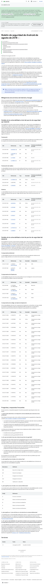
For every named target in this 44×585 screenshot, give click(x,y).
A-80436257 (13, 149)
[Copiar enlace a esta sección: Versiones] (9, 537)
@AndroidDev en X (19, 565)
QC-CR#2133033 (14, 290)
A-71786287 (13, 157)
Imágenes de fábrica (5, 571)
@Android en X (18, 564)
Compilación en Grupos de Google (22, 573)
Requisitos (3, 565)
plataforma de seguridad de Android (33, 100)
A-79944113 (13, 227)
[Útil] (40, 31)
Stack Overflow (32, 571)
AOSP (2, 30)
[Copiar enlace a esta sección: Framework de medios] (14, 166)
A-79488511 (13, 160)
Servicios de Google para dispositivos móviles (13, 114)
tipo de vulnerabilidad (30, 128)
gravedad (38, 128)
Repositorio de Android (5, 564)
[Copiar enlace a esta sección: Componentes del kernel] (15, 253)
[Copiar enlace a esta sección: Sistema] (7, 189)
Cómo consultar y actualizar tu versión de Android (15, 418)
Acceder (41, 1)
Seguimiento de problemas (35, 573)
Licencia (24, 579)
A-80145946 (13, 203)
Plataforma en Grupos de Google (22, 571)
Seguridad (12, 30)
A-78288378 (13, 230)
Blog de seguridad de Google (21, 569)
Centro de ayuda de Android (35, 564)
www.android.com (33, 567)
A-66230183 (13, 211)
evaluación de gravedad (17, 74)
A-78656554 (13, 185)
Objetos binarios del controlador (7, 573)
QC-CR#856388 (14, 294)
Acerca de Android (4, 579)
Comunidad (12, 579)
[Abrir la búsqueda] (26, 1)
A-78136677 (13, 215)
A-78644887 (13, 153)
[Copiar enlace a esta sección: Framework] (8, 137)
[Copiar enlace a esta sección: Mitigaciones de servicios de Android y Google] (33, 98)
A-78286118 (13, 223)
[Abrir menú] (2, 1)
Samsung (14, 532)
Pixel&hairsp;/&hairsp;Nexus (24, 532)
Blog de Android (18, 567)
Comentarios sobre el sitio (37, 579)
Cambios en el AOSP (9, 17)
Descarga (3, 567)
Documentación (5, 4)
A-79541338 (13, 207)
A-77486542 (13, 179)
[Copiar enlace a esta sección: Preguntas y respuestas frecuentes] (25, 407)
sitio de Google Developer (7, 518)
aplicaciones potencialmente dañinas (34, 111)
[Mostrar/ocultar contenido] (8, 41)
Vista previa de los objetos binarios (7, 569)
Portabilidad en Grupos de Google (22, 574)
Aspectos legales (18, 579)
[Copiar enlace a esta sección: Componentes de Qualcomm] (18, 274)
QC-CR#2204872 (14, 298)
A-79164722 (13, 219)
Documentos (7, 30)
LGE (17, 532)
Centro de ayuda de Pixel (34, 565)
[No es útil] (42, 31)
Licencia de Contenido (5, 556)
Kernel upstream (14, 265)
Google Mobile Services (34, 569)
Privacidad (29, 579)
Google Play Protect (19, 101)
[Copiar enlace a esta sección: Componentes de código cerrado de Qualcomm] (28, 303)
